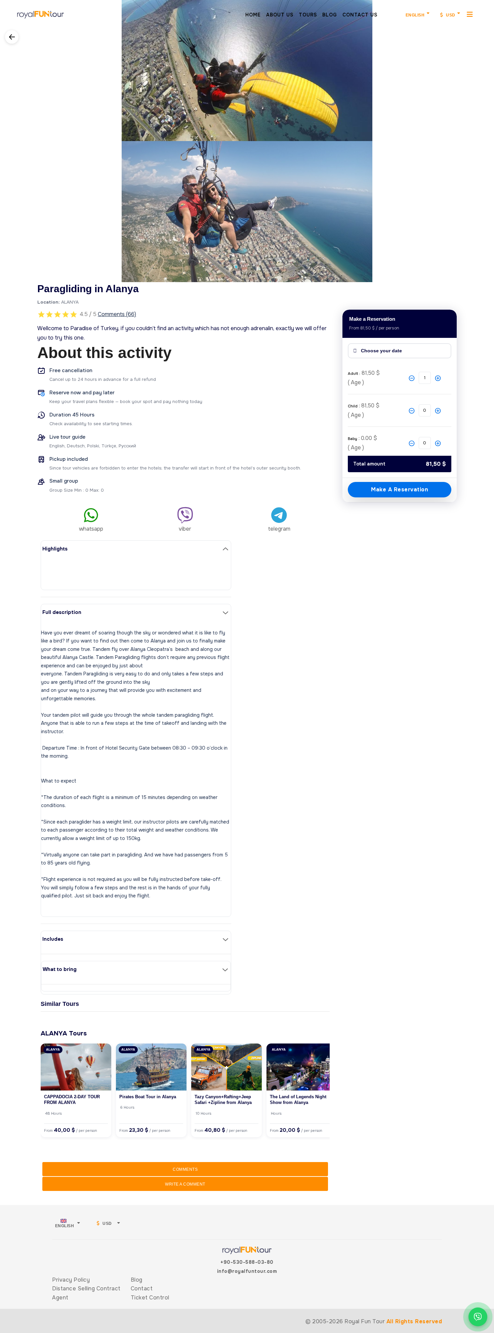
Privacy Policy (71, 1279)
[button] (5, 137)
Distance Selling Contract (86, 1288)
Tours (308, 15)
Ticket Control (150, 1297)
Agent (60, 1297)
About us (279, 15)
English (415, 15)
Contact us (359, 15)
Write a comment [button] (185, 1184)
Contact (142, 1288)
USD (450, 15)
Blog (329, 15)
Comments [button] (185, 1169)
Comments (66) (117, 314)
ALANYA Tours (64, 1033)
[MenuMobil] (470, 14)
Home (253, 15)
